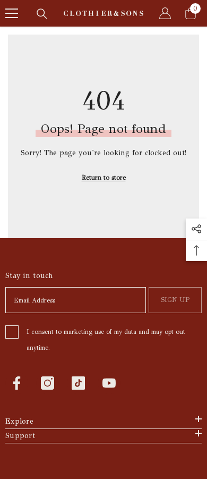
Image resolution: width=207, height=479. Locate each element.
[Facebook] (16, 383)
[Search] (42, 13)
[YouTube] (109, 383)
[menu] (11, 13)
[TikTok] (78, 383)
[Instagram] (47, 383)
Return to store (104, 177)
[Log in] (165, 13)
